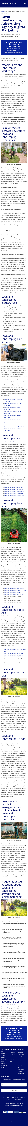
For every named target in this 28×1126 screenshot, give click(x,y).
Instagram (12, 1054)
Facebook (12, 1052)
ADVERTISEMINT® (9, 4)
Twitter (12, 1062)
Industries (4, 1065)
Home (3, 1053)
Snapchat (12, 1056)
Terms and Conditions (9, 1103)
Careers (3, 1057)
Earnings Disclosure (10, 1105)
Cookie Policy (19, 1105)
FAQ (2, 1067)
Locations (3, 1063)
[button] (14, 923)
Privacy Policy (20, 1103)
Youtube (12, 1058)
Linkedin (12, 1060)
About (3, 1055)
